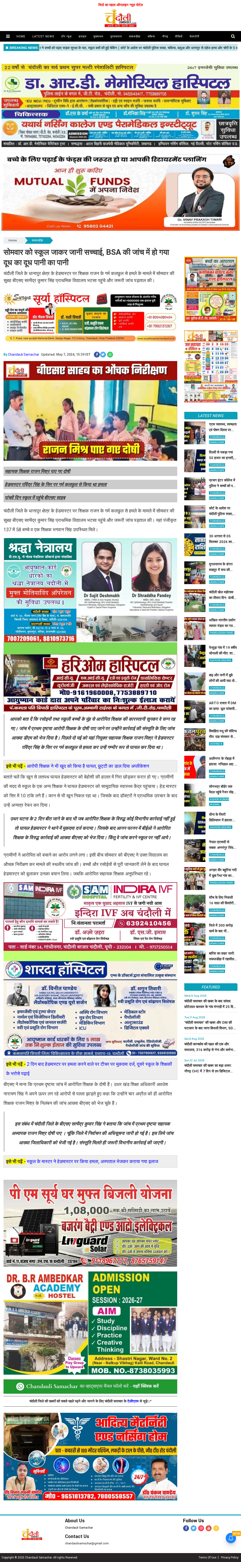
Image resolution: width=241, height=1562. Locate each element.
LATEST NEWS (210, 415)
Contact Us (77, 1536)
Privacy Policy (229, 1557)
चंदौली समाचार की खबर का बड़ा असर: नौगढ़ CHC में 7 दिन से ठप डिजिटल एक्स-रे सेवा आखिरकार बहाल (208, 1071)
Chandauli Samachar (23, 354)
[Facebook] (186, 1528)
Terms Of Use (207, 1557)
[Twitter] (194, 1528)
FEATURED (211, 987)
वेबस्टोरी (194, 36)
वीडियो (179, 36)
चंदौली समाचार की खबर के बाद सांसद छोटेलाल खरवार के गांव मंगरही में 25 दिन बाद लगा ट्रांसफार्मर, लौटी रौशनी (209, 1007)
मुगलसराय (116, 36)
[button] (8, 36)
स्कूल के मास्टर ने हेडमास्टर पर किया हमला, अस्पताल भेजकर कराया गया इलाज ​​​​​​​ (93, 1161)
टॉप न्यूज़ (66, 36)
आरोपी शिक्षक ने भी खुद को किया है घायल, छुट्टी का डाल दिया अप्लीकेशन (88, 766)
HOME (20, 36)
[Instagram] (201, 1528)
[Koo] (216, 1528)
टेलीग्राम (133, 1401)
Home (12, 240)
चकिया (151, 36)
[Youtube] (209, 1528)
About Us (75, 1520)
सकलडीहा (135, 36)
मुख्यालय (98, 36)
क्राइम (82, 36)
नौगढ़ (165, 36)
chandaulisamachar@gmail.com (87, 1543)
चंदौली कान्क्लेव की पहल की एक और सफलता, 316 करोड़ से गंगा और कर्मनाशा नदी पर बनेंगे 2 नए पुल (210, 1050)
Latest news (43, 36)
